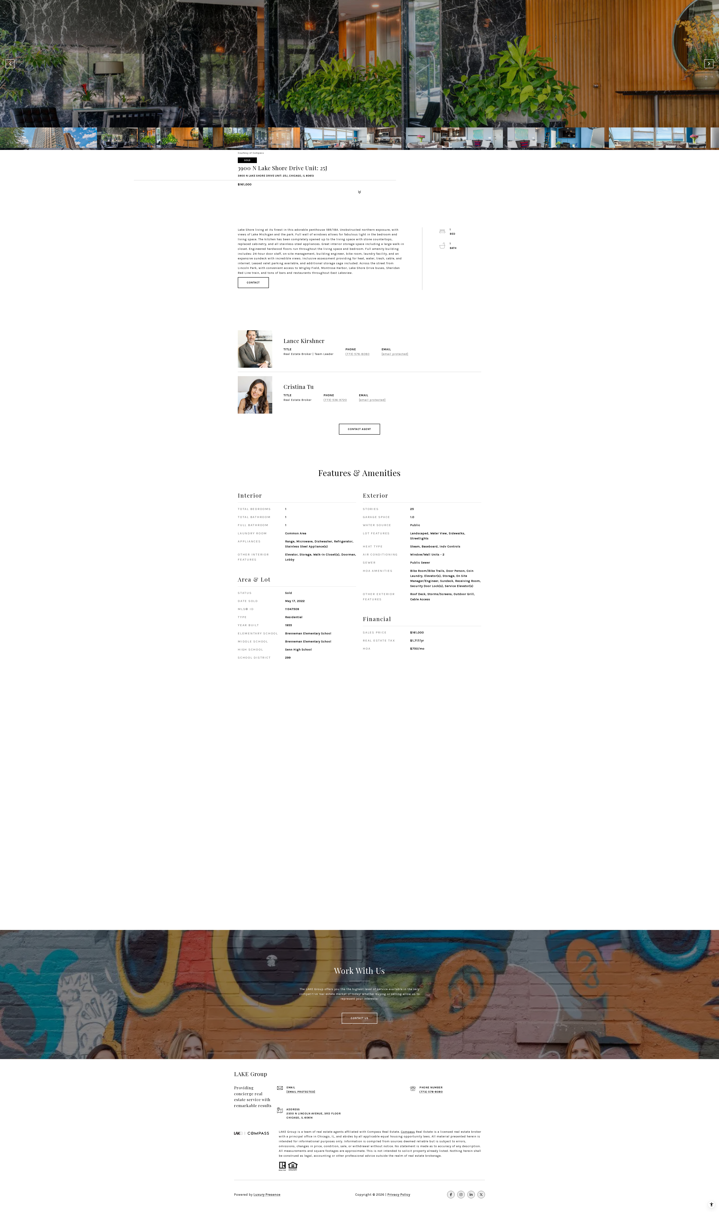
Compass (408, 1131)
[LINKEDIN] (471, 1194)
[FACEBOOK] (451, 1194)
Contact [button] (253, 282)
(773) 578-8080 (357, 354)
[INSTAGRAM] (461, 1194)
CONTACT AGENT (359, 429)
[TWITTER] (481, 1194)
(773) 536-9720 (335, 400)
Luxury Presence (267, 1195)
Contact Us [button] (359, 1018)
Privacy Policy (398, 1195)
